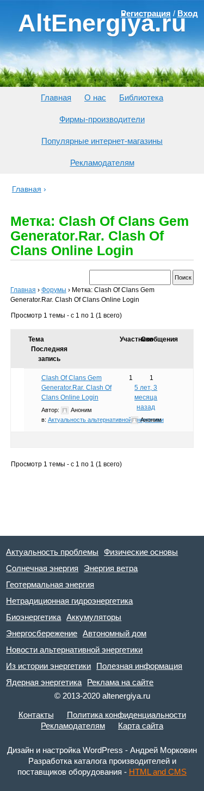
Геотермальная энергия (50, 584)
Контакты (36, 714)
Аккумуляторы (93, 617)
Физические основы (141, 551)
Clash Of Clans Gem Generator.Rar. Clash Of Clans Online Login (76, 387)
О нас (95, 97)
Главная (56, 97)
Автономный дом (114, 633)
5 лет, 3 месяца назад (145, 397)
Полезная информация (139, 665)
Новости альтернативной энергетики (74, 649)
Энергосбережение (41, 633)
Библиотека (141, 97)
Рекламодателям (102, 162)
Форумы (53, 290)
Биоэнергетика (33, 617)
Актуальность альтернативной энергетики (106, 419)
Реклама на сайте (120, 682)
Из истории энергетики (48, 665)
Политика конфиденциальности (126, 714)
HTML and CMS (158, 771)
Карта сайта (140, 725)
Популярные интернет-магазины (102, 140)
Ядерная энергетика (44, 682)
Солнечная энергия (42, 568)
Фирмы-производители (102, 119)
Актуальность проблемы (52, 551)
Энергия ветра (111, 568)
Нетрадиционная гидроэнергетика (69, 600)
